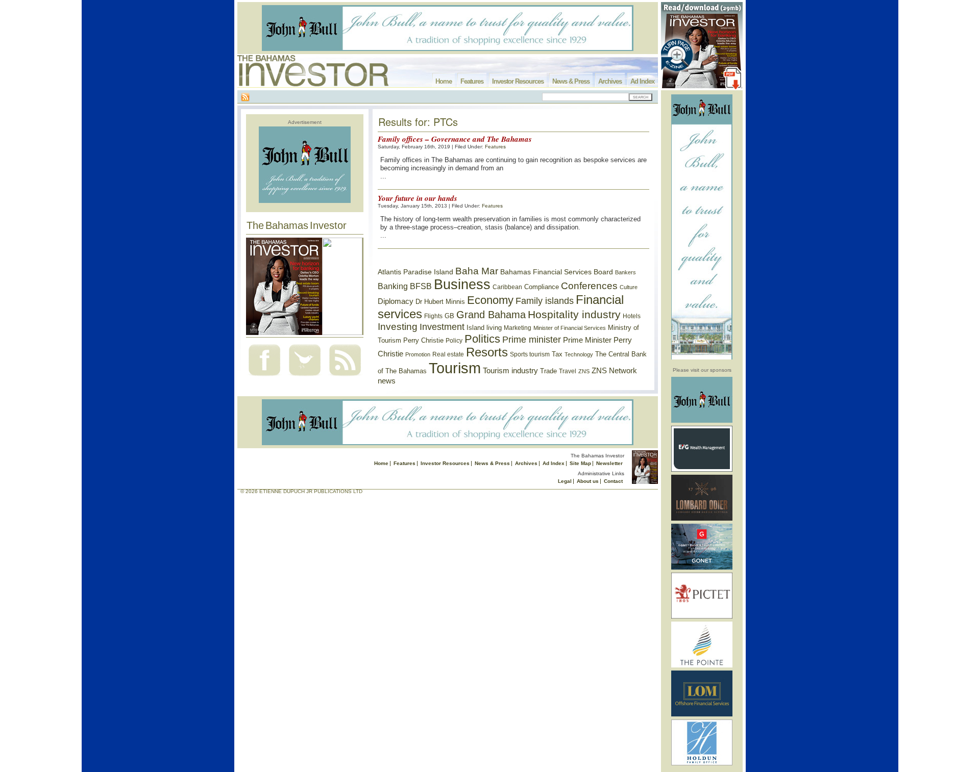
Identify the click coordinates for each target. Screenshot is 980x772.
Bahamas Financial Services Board (556, 272)
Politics (482, 338)
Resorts (487, 352)
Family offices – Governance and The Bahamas (455, 139)
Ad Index (642, 81)
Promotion (417, 354)
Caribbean (507, 287)
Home (443, 81)
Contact (613, 481)
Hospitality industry (574, 314)
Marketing (517, 328)
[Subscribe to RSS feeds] (345, 377)
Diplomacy (395, 301)
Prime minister (531, 339)
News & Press (571, 81)
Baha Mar (476, 271)
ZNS (584, 371)
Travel (567, 371)
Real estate (448, 354)
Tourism (455, 367)
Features (471, 81)
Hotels (632, 316)
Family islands (545, 301)
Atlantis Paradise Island (415, 272)
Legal (565, 481)
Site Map (580, 463)
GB (449, 316)
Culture (629, 287)
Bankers (625, 272)
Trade (548, 371)
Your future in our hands (417, 198)
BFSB (421, 286)
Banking (393, 286)
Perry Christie (423, 340)
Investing (398, 326)
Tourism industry (510, 371)
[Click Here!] (701, 421)
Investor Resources (518, 81)
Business (462, 284)
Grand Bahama (491, 314)
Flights (433, 316)
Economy (490, 300)
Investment (442, 327)
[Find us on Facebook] (264, 377)
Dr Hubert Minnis (440, 301)
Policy (454, 341)
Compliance (541, 287)
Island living (484, 327)
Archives (610, 81)
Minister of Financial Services (569, 328)
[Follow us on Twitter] (304, 377)
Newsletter (609, 463)
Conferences (589, 285)
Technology (579, 354)
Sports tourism (530, 354)
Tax (557, 354)
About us (588, 481)
